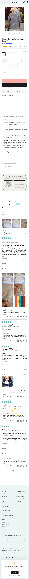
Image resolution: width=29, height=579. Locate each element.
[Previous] (2, 33)
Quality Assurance (8, 166)
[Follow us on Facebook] (3, 557)
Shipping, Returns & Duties (10, 163)
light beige (21, 65)
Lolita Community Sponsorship (5, 525)
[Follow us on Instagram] (9, 557)
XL (17, 54)
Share (3, 102)
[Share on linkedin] (26, 317)
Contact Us (4, 496)
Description (5, 110)
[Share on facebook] (18, 317)
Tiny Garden (5, 36)
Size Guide (4, 498)
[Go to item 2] (16, 223)
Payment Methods (20, 496)
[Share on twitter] (21, 317)
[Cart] (26, 2)
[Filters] (3, 233)
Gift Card (4, 503)
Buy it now (14, 85)
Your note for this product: (7, 95)
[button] (14, 207)
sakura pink (5, 69)
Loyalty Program (5, 522)
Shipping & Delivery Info (21, 493)
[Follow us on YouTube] (12, 557)
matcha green (17, 61)
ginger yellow (13, 65)
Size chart (25, 51)
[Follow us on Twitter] (6, 557)
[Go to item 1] (6, 223)
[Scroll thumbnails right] (25, 223)
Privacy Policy (19, 501)
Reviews (3, 513)
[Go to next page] (18, 471)
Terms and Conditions (20, 498)
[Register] (22, 540)
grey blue (5, 65)
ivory (10, 61)
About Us (4, 491)
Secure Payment (8, 169)
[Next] (26, 33)
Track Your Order (5, 493)
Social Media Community (7, 515)
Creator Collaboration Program (6, 518)
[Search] (5, 2)
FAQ (3, 501)
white (4, 61)
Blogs (3, 528)
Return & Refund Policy (21, 491)
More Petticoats (5, 506)
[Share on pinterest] (23, 317)
